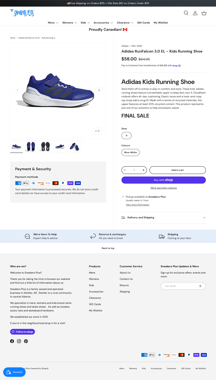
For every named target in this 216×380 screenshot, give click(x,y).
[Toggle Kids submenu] (88, 23)
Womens (67, 22)
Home (12, 38)
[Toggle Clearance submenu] (132, 23)
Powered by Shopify (40, 368)
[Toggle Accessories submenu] (112, 23)
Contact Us (126, 279)
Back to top (108, 248)
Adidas (125, 45)
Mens (51, 22)
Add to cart (177, 170)
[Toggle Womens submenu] (76, 23)
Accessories (101, 22)
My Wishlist (161, 22)
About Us (125, 272)
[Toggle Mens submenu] (57, 23)
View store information (137, 204)
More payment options (164, 188)
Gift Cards (143, 22)
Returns (124, 285)
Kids (83, 22)
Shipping (125, 291)
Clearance (123, 22)
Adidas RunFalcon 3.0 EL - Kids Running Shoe (37, 38)
